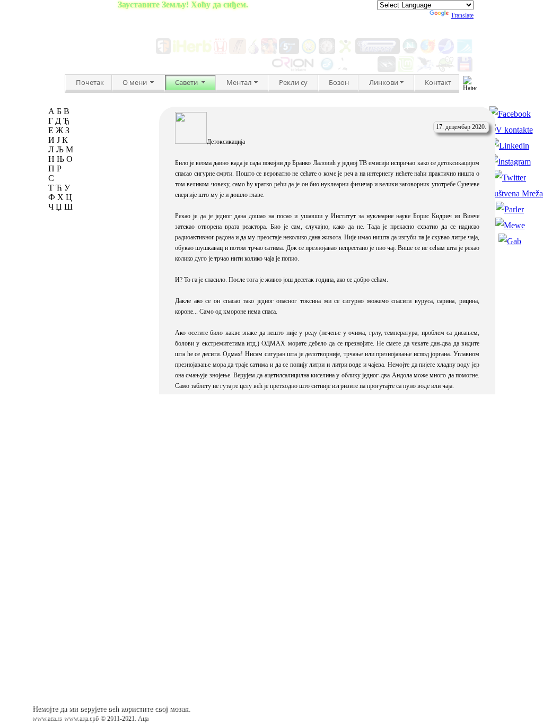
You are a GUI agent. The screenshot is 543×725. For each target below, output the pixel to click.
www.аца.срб (81, 718)
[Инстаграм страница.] (510, 161)
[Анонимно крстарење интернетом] (253, 51)
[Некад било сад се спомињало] (410, 51)
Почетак (90, 82)
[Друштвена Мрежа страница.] (510, 193)
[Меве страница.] (510, 225)
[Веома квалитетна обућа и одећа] (163, 51)
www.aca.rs (47, 718)
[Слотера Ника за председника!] (269, 51)
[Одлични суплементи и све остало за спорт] (377, 51)
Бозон (339, 82)
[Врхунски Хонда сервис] (220, 51)
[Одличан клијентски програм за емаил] (425, 69)
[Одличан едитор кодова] (445, 69)
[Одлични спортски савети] (345, 51)
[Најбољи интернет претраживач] (428, 51)
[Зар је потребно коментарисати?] (386, 69)
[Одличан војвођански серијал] (289, 51)
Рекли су (293, 82)
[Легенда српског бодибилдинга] (327, 51)
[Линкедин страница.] (510, 145)
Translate (462, 15)
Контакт (438, 82)
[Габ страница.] (509, 241)
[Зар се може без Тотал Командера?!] (465, 69)
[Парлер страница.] (510, 209)
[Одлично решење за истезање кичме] (237, 51)
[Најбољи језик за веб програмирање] (327, 69)
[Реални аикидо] (309, 51)
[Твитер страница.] (510, 177)
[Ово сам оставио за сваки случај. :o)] (464, 51)
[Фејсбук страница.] (510, 113)
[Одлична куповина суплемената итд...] (192, 51)
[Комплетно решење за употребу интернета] (446, 51)
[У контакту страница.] (510, 129)
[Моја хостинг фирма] (294, 69)
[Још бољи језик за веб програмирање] (356, 69)
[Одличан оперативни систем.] (406, 69)
